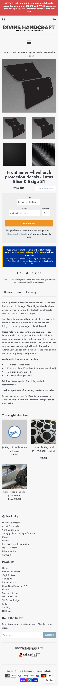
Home (5, 568)
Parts (4, 603)
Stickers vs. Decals (11, 522)
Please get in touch (17, 234)
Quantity (45, 208)
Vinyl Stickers (8, 575)
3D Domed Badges (11, 600)
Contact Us (7, 554)
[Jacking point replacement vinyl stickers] (14, 432)
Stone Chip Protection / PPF (15, 586)
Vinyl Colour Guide (11, 529)
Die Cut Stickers (9, 596)
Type (29, 197)
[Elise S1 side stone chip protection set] (14, 476)
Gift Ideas (6, 611)
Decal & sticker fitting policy (15, 544)
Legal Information (10, 547)
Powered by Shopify (43, 671)
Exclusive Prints (9, 582)
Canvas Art (7, 578)
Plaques (5, 589)
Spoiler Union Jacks (11, 593)
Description (12, 292)
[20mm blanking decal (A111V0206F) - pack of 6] (43, 432)
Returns (5, 540)
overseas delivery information (30, 252)
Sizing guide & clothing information (19, 533)
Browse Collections (11, 571)
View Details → (45, 188)
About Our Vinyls (10, 526)
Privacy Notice (9, 551)
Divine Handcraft (28, 671)
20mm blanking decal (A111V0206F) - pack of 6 (43, 451)
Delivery (31, 292)
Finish (24, 208)
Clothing (6, 607)
